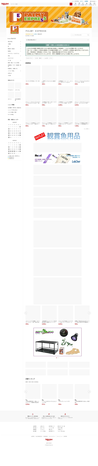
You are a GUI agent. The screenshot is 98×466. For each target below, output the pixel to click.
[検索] (71, 4)
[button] (93, 1)
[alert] (58, 39)
